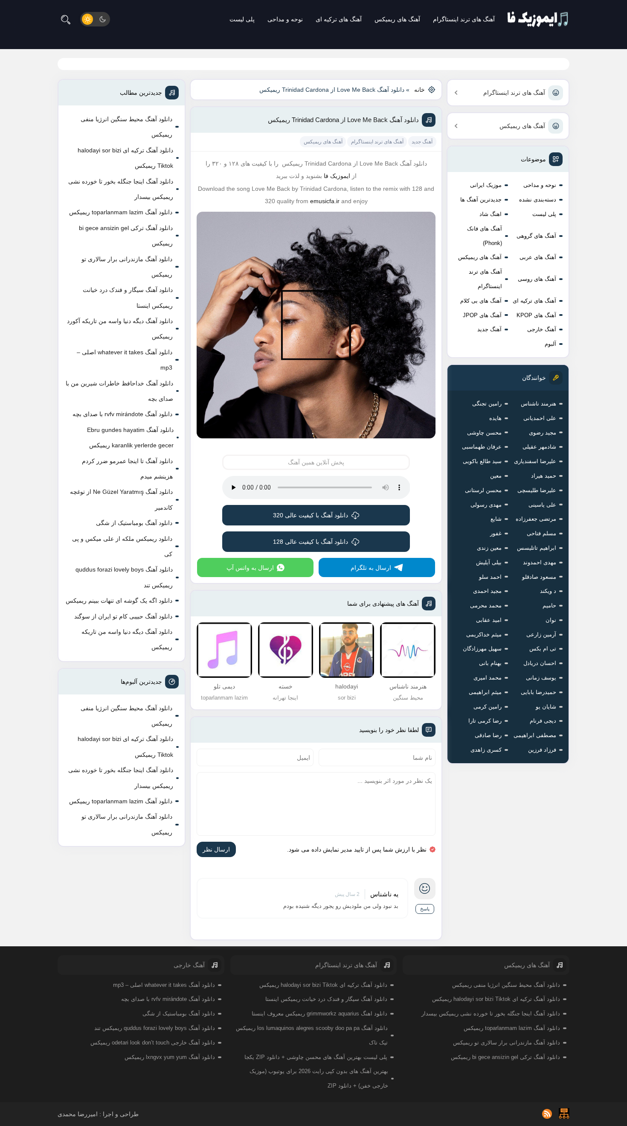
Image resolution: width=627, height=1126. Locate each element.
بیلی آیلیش (489, 562)
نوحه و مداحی (285, 19)
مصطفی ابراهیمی (535, 735)
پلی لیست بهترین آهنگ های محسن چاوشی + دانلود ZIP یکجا (315, 1057)
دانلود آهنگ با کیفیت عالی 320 (310, 515)
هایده (495, 418)
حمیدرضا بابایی (538, 692)
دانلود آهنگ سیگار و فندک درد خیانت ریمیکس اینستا (128, 297)
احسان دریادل (539, 663)
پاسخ (425, 908)
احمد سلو (490, 577)
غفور (496, 533)
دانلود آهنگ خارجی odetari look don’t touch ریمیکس (152, 1042)
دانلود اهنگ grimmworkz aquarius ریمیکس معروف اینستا (319, 1013)
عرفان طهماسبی (482, 446)
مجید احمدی (487, 591)
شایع (496, 519)
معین (496, 476)
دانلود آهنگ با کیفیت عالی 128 (310, 541)
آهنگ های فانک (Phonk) (484, 235)
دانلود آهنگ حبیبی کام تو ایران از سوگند (123, 616)
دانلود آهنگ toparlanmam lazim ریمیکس (120, 212)
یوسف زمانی (541, 677)
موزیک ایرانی (486, 185)
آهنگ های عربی (538, 257)
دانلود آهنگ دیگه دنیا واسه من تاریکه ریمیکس (126, 639)
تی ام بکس (542, 648)
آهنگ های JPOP (482, 315)
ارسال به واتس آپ (250, 567)
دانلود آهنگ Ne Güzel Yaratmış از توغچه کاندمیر (121, 499)
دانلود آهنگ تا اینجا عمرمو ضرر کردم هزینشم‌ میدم (127, 469)
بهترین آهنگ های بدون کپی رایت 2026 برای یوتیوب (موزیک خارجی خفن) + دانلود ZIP (319, 1078)
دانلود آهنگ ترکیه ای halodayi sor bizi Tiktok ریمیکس (125, 158)
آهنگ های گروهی (536, 236)
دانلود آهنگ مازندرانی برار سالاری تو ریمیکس (126, 267)
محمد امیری (487, 677)
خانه (419, 89)
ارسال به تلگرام (371, 567)
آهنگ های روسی (537, 279)
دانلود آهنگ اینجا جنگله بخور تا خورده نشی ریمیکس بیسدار (120, 189)
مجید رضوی (542, 432)
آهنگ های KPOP (536, 315)
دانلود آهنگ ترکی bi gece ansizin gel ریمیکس (126, 236)
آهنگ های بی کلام (481, 301)
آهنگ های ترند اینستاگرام (464, 19)
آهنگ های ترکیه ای (339, 19)
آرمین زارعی (541, 634)
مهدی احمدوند (539, 562)
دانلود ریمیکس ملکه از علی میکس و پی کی (122, 546)
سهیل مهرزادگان (482, 648)
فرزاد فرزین (542, 750)
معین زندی (489, 548)
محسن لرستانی (483, 490)
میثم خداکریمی (484, 634)
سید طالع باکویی (482, 461)
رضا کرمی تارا (485, 721)
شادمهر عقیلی (539, 446)
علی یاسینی (542, 505)
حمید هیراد (543, 476)
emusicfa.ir (325, 201)
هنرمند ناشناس (538, 403)
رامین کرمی (487, 706)
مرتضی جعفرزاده (536, 519)
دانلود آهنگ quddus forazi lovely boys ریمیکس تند (124, 577)
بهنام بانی (490, 663)
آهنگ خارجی (541, 329)
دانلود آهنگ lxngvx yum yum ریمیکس (170, 1057)
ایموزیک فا (337, 175)
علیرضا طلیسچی (536, 490)
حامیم (549, 605)
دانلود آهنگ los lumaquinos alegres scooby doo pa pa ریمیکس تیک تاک (312, 1035)
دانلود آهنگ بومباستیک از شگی (134, 522)
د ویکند (548, 591)
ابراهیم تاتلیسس (536, 548)
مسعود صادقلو (539, 577)
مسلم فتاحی (541, 533)
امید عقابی (489, 620)
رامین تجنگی (487, 403)
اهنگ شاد (490, 214)
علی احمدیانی (539, 418)
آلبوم (550, 344)
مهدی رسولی (486, 505)
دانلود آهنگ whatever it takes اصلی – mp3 (124, 360)
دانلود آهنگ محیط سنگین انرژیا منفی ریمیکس (126, 127)
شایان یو (546, 706)
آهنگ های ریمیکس (397, 19)
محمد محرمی (486, 605)
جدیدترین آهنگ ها (481, 199)
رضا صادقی (488, 735)
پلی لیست (242, 19)
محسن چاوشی (484, 432)
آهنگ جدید (489, 329)
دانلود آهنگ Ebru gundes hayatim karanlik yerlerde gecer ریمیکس (130, 437)
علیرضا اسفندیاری (535, 461)
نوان (551, 620)
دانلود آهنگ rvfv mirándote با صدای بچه (122, 414)
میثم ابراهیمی (485, 692)
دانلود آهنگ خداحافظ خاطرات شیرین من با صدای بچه (119, 391)
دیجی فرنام (543, 721)
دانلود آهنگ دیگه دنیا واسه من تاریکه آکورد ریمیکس (120, 329)
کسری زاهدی (486, 750)
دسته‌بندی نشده (537, 199)
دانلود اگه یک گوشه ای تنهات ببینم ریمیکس (119, 600)
